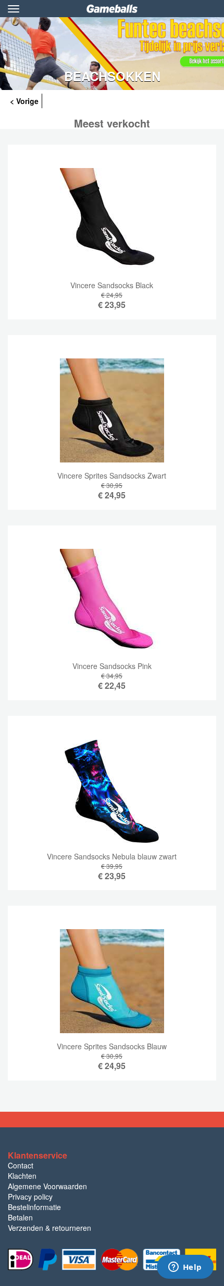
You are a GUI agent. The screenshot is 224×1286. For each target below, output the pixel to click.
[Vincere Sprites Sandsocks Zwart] (112, 430)
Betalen (20, 1217)
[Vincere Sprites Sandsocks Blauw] (112, 1001)
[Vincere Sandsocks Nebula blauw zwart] (112, 811)
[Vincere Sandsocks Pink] (112, 620)
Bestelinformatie (34, 1207)
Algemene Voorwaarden (47, 1186)
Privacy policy (30, 1196)
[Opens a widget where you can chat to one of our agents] (185, 1268)
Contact (20, 1165)
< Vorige (24, 101)
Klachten (22, 1176)
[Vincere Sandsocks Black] (112, 240)
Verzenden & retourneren (49, 1228)
